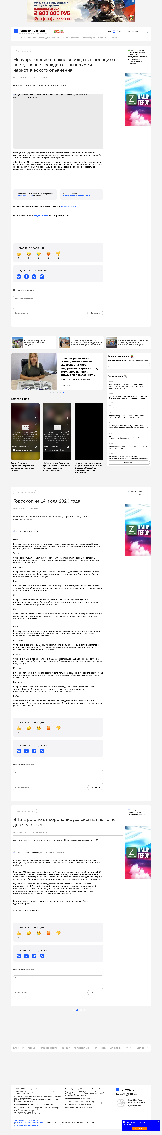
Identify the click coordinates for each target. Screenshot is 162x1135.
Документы (142, 1051)
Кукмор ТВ (19, 37)
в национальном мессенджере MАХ (78, 195)
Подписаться (140, 1128)
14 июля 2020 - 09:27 (19, 77)
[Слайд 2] (53, 396)
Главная (32, 37)
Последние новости (49, 37)
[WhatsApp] (42, 276)
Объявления (116, 1051)
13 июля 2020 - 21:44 (19, 835)
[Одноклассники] (26, 276)
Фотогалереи (88, 37)
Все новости (128, 462)
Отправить (95, 313)
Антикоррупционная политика (26, 1124)
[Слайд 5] (63, 396)
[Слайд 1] (50, 396)
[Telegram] (34, 276)
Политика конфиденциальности (26, 1129)
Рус (110, 31)
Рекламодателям (70, 37)
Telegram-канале (25, 195)
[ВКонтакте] (19, 276)
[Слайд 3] (57, 396)
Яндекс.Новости (68, 206)
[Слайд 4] (60, 396)
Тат (120, 31)
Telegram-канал (40, 215)
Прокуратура (21, 51)
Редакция (103, 37)
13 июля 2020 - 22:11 (19, 512)
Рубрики (115, 37)
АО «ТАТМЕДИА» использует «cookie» (28, 1126)
